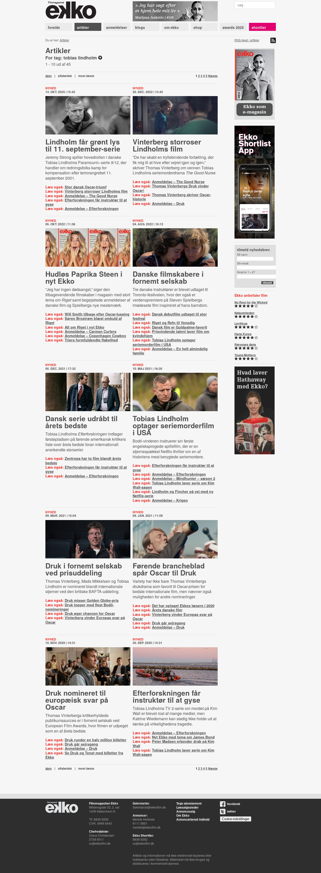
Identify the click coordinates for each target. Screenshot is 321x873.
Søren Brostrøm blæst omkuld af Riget (83, 320)
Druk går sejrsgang (168, 622)
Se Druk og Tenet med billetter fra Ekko (84, 755)
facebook (233, 804)
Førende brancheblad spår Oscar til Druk (169, 569)
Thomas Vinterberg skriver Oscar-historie (172, 196)
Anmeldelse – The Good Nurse (91, 195)
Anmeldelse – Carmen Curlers (90, 331)
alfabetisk (65, 76)
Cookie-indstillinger (235, 819)
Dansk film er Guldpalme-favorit (179, 327)
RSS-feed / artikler (246, 40)
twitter (231, 811)
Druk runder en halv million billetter (95, 739)
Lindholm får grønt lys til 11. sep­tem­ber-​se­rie (82, 145)
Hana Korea (243, 334)
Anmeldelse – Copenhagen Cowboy (95, 335)
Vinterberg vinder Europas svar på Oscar (85, 619)
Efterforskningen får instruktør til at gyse (86, 202)
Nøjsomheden (244, 313)
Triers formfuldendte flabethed (91, 339)
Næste (213, 76)
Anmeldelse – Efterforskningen (92, 208)
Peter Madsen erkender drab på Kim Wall (173, 743)
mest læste (86, 76)
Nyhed (50, 88)
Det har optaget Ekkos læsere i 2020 (183, 605)
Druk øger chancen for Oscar (90, 613)
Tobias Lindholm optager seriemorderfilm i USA (164, 342)
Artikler (64, 40)
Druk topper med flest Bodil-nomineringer (79, 607)
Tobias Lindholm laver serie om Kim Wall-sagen (173, 485)
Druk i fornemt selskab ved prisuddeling (83, 569)
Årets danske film (167, 609)
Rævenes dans (245, 344)
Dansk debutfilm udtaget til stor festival (170, 316)
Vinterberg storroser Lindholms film (96, 191)
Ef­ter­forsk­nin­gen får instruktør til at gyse (167, 696)
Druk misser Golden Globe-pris (92, 600)
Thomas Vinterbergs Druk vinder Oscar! (171, 188)
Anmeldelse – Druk (168, 203)
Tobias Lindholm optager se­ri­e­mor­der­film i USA (173, 425)
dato (48, 76)
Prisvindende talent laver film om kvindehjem (171, 333)
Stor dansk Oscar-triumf (86, 186)
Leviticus (241, 323)
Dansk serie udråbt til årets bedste (81, 421)
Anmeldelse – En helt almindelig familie (170, 350)
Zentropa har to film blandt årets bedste (83, 460)
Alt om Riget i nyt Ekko (84, 327)
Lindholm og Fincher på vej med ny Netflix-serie (173, 493)
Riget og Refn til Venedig (173, 322)
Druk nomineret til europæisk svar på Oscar (76, 700)
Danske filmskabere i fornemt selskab (168, 277)
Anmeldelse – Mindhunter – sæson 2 (183, 478)
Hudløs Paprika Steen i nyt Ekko (83, 277)
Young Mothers (245, 355)
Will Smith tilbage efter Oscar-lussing (97, 314)
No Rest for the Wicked (250, 302)
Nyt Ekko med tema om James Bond (183, 737)
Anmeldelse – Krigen (170, 500)
